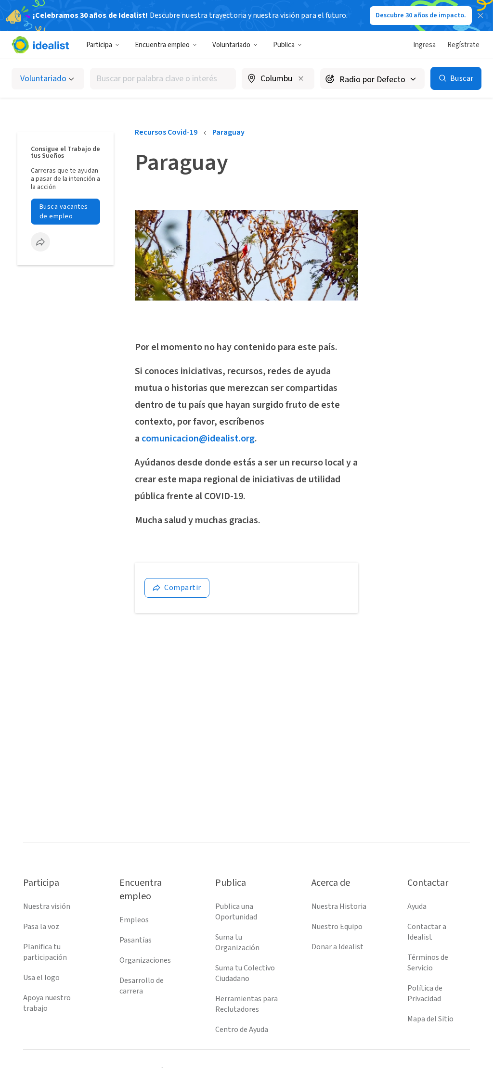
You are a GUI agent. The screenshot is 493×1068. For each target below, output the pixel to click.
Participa (99, 45)
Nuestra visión (46, 906)
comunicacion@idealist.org (198, 438)
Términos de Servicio (427, 962)
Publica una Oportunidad (236, 911)
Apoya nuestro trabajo (47, 1003)
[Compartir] (40, 241)
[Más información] (278, 79)
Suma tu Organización (237, 942)
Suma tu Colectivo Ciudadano (245, 973)
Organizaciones (145, 960)
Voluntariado (231, 45)
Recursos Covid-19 (166, 132)
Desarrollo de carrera (141, 985)
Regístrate (463, 45)
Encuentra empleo (162, 45)
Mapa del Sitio (430, 1019)
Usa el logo (41, 977)
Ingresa (424, 45)
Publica (284, 45)
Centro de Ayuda (241, 1029)
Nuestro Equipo (337, 926)
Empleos (134, 920)
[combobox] (163, 78)
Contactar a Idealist (426, 931)
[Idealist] (40, 44)
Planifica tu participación (45, 952)
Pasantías (135, 940)
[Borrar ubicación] (301, 78)
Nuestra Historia (338, 906)
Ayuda (417, 906)
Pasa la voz (41, 926)
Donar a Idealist (337, 947)
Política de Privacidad (424, 993)
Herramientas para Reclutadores (246, 1004)
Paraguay (228, 132)
